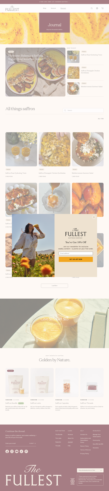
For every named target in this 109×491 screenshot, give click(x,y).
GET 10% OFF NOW (75, 259)
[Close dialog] (93, 217)
